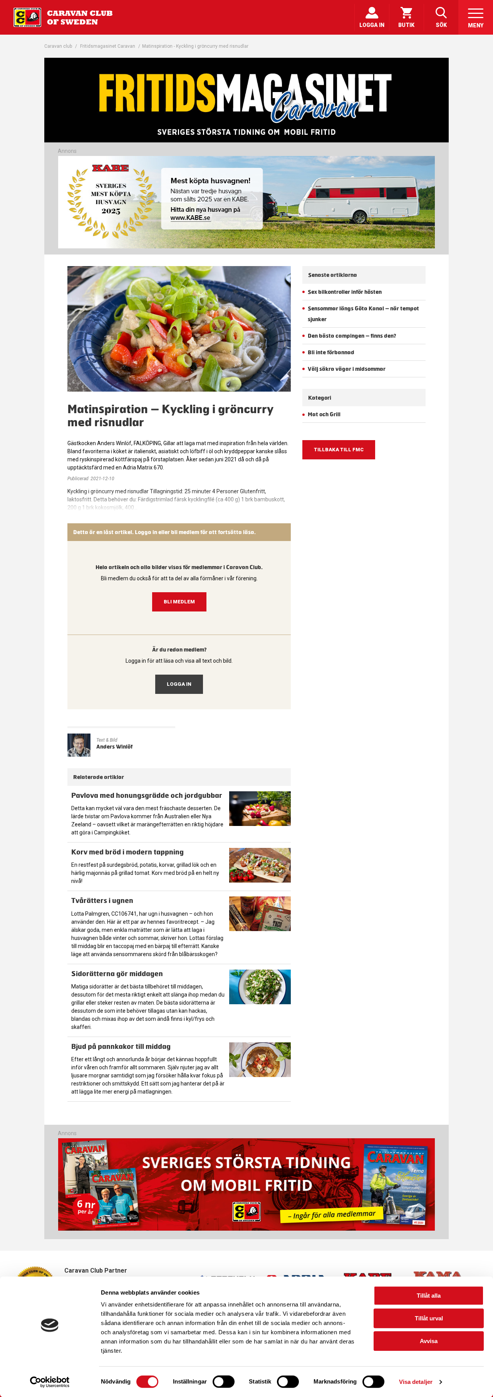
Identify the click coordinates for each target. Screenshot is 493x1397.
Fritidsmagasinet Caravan (107, 46)
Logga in (179, 684)
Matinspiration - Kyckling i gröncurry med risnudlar (195, 46)
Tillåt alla (429, 1295)
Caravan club (58, 46)
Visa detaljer (416, 1382)
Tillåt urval (429, 1318)
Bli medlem (179, 602)
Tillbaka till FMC (339, 449)
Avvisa (429, 1341)
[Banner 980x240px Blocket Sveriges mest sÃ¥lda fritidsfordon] (246, 202)
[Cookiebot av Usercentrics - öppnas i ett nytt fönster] (50, 1382)
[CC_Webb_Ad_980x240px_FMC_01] (246, 1229)
